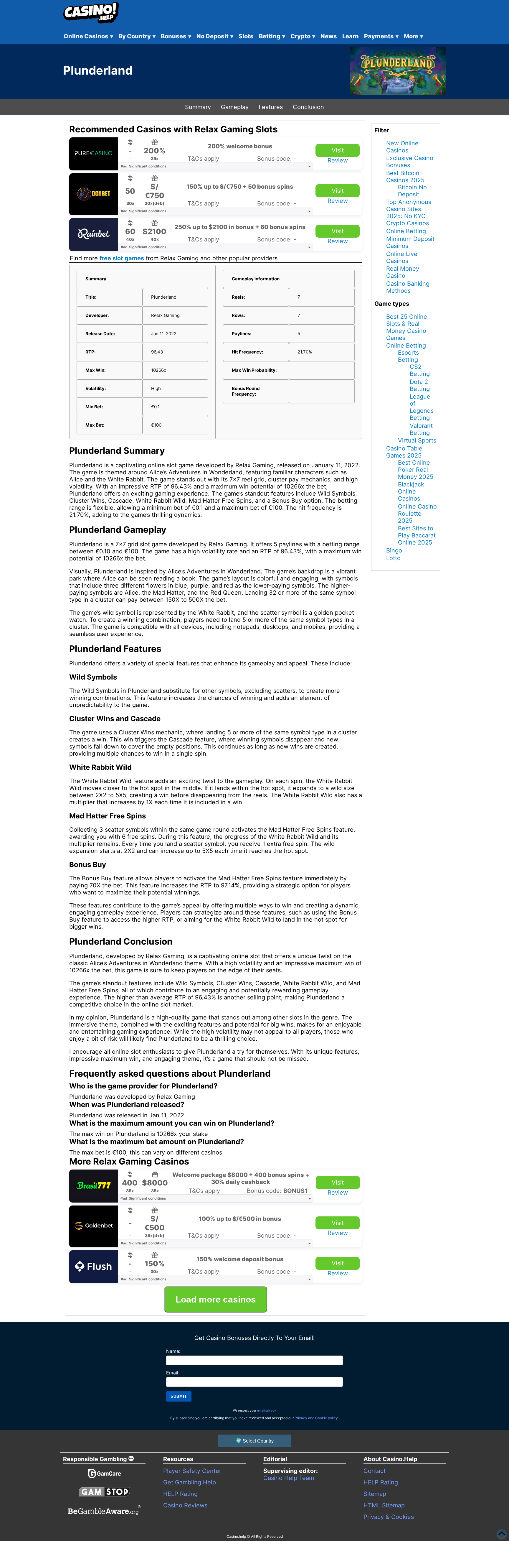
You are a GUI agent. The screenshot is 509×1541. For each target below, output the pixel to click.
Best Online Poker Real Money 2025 (415, 469)
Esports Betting (408, 356)
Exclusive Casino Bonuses (409, 161)
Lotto (393, 558)
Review (338, 160)
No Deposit (214, 36)
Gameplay (235, 107)
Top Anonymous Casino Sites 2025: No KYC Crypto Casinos (408, 212)
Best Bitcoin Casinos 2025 (405, 177)
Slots (246, 36)
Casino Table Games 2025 (404, 452)
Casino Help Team (288, 1477)
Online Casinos (88, 36)
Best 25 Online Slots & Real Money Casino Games (406, 327)
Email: (172, 1373)
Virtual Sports (417, 440)
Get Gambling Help (189, 1482)
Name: (173, 1351)
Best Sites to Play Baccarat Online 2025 (417, 535)
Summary (198, 107)
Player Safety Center (192, 1470)
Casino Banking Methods (407, 287)
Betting (272, 36)
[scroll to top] (501, 1533)
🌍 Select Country (255, 1440)
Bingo (394, 550)
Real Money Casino (402, 272)
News (328, 36)
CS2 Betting (420, 370)
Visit (338, 150)
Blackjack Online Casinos (411, 491)
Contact (374, 1470)
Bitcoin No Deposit (412, 191)
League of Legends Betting (422, 407)
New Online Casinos (402, 147)
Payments (381, 36)
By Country (137, 36)
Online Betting (406, 231)
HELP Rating (180, 1493)
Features (271, 107)
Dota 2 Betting (420, 385)
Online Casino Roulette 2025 (417, 513)
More (413, 36)
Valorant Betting (421, 429)
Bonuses (176, 36)
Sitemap (374, 1493)
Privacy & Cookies (388, 1516)
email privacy (266, 1410)
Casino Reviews (185, 1505)
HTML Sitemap (384, 1505)
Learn (350, 36)
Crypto (302, 36)
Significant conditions (143, 166)
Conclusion (308, 107)
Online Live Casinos (401, 257)
